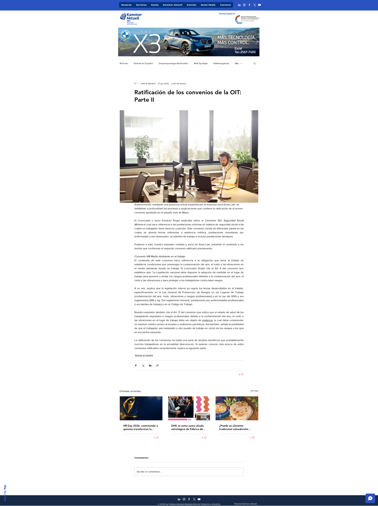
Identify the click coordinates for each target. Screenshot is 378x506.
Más (237, 63)
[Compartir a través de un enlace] (157, 365)
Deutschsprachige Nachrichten (173, 63)
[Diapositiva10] (171, 51)
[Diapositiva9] (178, 51)
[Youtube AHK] (259, 5)
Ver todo (254, 391)
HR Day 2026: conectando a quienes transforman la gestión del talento (140, 427)
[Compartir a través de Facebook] (135, 365)
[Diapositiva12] (175, 51)
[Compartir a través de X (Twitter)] (143, 365)
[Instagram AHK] (244, 5)
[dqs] (202, 51)
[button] (254, 63)
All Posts (124, 63)
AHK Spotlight (200, 63)
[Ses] (199, 51)
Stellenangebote (221, 63)
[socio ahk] (182, 51)
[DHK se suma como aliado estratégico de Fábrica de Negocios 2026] (189, 408)
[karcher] (185, 51)
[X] (254, 5)
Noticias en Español (143, 63)
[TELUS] (195, 51)
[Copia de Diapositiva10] (168, 51)
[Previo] (120, 41)
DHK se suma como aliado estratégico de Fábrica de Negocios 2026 (187, 427)
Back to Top (5, 493)
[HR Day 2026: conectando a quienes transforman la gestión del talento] (141, 408)
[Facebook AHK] (249, 5)
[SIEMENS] (205, 51)
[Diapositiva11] (188, 51)
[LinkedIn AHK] (239, 5)
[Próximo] (257, 41)
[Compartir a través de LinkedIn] (150, 365)
